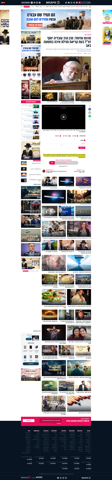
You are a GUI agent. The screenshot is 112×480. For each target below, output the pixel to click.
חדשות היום (80, 436)
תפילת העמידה (27, 437)
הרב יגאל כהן (46, 439)
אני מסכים (63, 166)
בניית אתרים (34, 477)
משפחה (81, 441)
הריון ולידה (37, 444)
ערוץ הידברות (88, 434)
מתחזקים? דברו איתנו (25, 2)
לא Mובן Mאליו (72, 434)
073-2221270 (29, 463)
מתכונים (38, 434)
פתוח (73, 439)
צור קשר (41, 6)
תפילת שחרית (27, 432)
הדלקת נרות (37, 437)
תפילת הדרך (28, 446)
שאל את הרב (60, 6)
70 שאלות (64, 6)
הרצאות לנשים (36, 446)
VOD (86, 6)
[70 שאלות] (34, 2)
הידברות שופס (88, 447)
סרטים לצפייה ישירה (62, 437)
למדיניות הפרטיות (61, 166)
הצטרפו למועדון (26, 6)
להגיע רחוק (72, 444)
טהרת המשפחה (36, 436)
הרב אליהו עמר (46, 451)
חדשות (81, 6)
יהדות (81, 432)
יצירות (65, 447)
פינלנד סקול (55, 439)
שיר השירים (28, 447)
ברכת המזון (28, 439)
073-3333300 (76, 463)
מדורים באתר (79, 430)
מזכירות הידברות (88, 456)
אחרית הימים (54, 446)
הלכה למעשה (72, 437)
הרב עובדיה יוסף (66, 136)
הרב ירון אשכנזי (46, 442)
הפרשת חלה (37, 447)
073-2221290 (41, 463)
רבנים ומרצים (46, 430)
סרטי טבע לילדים (63, 446)
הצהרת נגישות (87, 451)
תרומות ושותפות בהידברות (75, 456)
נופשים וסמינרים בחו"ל (63, 467)
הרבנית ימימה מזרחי (36, 439)
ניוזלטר (89, 437)
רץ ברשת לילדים (63, 434)
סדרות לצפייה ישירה (62, 439)
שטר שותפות (78, 6)
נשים (81, 437)
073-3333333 (88, 469)
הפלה (38, 442)
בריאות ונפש (55, 444)
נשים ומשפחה (36, 430)
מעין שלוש (28, 441)
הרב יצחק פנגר (45, 437)
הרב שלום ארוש (45, 447)
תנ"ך (56, 434)
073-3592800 (53, 458)
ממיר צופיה (89, 467)
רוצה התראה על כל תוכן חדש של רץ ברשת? (64, 160)
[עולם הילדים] (39, 2)
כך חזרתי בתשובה (71, 446)
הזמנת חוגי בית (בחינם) (40, 462)
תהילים (29, 444)
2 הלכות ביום (88, 439)
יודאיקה (55, 451)
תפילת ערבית (28, 436)
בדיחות (65, 436)
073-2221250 (76, 469)
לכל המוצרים (30, 364)
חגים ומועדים (80, 449)
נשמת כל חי (28, 449)
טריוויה (65, 444)
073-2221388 (64, 458)
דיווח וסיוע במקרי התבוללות (51, 462)
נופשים (89, 444)
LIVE (33, 6)
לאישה (38, 432)
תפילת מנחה (28, 434)
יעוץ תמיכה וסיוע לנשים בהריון (62, 462)
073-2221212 (76, 458)
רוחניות (81, 439)
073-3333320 (29, 459)
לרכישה (28, 339)
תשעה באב (74, 136)
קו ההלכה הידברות (76, 462)
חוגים (65, 449)
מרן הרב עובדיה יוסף (45, 434)
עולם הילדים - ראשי (63, 432)
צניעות (38, 441)
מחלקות (47, 6)
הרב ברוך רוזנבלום (45, 444)
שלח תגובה (82, 147)
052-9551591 (64, 463)
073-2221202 (64, 469)
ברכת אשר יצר (27, 451)
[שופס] (37, 2)
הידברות (88, 430)
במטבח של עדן (72, 436)
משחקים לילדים (63, 441)
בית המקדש (57, 136)
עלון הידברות (88, 436)
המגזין (81, 434)
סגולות (55, 441)
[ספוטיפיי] (32, 2)
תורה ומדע (80, 442)
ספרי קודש (55, 449)
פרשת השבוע (80, 447)
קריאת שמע (28, 442)
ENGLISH (37, 6)
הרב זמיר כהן (73, 6)
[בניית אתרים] (39, 477)
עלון (52, 6)
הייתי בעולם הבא (71, 449)
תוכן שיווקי (80, 451)
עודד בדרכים (72, 432)
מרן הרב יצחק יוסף (45, 436)
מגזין (84, 6)
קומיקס (65, 442)
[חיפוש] (79, 2)
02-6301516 (88, 465)
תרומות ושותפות (87, 446)
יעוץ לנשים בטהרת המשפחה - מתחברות (86, 462)
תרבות (81, 444)
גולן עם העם (72, 441)
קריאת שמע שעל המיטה (26, 452)
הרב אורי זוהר (46, 446)
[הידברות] (52, 3)
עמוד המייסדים (87, 449)
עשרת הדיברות (54, 437)
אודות (89, 452)
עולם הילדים (68, 6)
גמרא (56, 436)
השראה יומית (72, 447)
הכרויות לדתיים (54, 447)
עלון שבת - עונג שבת (63, 456)
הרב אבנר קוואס (45, 449)
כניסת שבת (88, 442)
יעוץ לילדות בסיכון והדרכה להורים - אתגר (26, 457)
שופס (50, 6)
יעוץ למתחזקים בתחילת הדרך (39, 456)
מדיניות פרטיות (87, 432)
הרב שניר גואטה (45, 441)
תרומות (44, 6)
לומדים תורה (55, 432)
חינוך (56, 442)
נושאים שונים (54, 430)
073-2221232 (41, 458)
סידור (29, 430)
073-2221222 (88, 458)
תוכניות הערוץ (71, 430)
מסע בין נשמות (72, 442)
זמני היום (55, 6)
